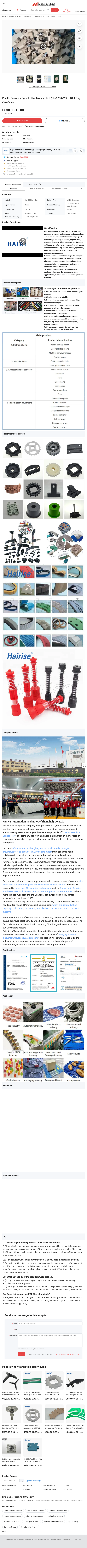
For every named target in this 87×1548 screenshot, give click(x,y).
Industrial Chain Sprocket (34, 1516)
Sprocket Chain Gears (11, 1521)
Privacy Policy (77, 1539)
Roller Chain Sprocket (55, 1516)
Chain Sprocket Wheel (31, 1521)
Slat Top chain (48, 1485)
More (4, 1531)
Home (4, 16)
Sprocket (67, 1485)
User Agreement (56, 1539)
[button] (77, 189)
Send (21, 1354)
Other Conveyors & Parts (53, 16)
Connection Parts (50, 1489)
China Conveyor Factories (13, 1511)
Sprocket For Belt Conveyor (53, 1521)
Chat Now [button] (66, 121)
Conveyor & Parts (38, 16)
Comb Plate (68, 1489)
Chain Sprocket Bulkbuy (29, 1527)
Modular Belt (27, 1485)
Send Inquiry (22, 121)
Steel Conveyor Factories (35, 1511)
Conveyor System (8, 1485)
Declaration (66, 1539)
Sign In (5, 174)
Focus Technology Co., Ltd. (28, 1539)
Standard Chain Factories (58, 1511)
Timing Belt (6, 1489)
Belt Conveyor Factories (12, 1516)
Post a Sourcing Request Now (67, 1354)
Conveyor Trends (10, 1527)
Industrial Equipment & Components (19, 16)
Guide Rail (26, 1489)
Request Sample (39, 126)
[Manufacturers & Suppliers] (43, 4)
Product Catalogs (34, 1481)
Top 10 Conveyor (74, 1521)
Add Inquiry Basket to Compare (43, 86)
